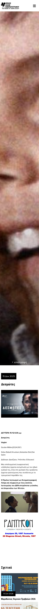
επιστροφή (20, 362)
